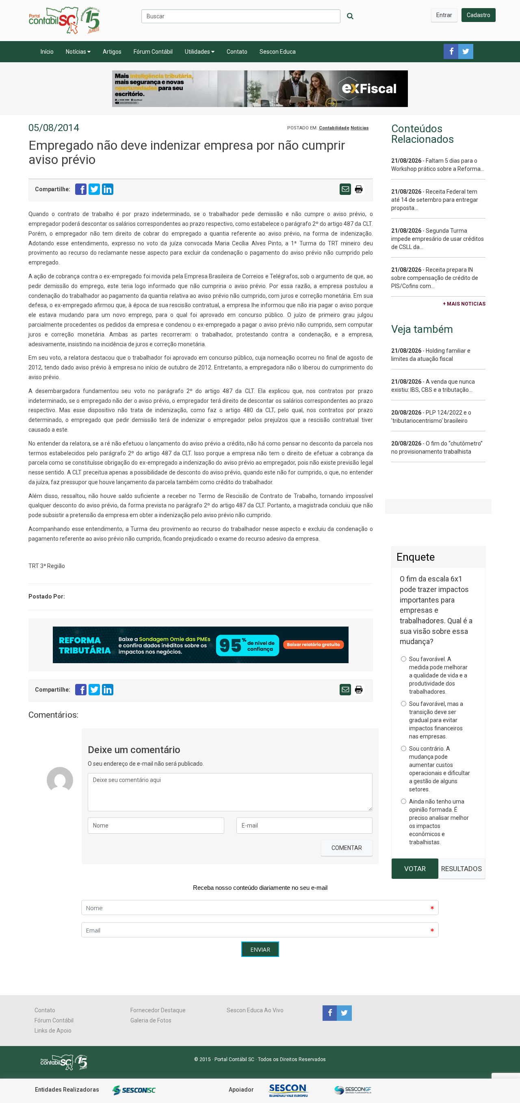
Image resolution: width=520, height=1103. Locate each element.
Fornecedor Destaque (158, 1010)
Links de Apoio (53, 1030)
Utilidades (198, 51)
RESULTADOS (461, 869)
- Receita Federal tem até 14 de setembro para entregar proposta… (434, 199)
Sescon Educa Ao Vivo (255, 1010)
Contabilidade (334, 128)
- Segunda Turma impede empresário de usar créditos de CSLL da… (437, 238)
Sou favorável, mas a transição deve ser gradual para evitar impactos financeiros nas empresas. (436, 720)
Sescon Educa (278, 51)
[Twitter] (343, 1012)
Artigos (112, 51)
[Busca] (350, 16)
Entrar (444, 15)
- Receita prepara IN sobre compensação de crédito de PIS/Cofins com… (434, 277)
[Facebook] (330, 1012)
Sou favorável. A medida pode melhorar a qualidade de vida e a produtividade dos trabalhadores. (438, 675)
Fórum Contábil (153, 51)
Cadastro (478, 15)
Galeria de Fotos (150, 1020)
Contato (237, 51)
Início (47, 51)
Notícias (76, 51)
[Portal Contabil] (67, 1062)
